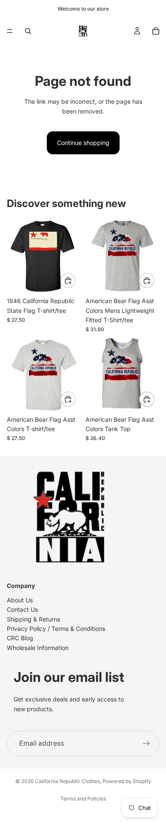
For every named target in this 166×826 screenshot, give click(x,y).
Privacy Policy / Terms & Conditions (56, 628)
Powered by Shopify (127, 781)
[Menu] (10, 31)
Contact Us (22, 609)
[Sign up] (146, 744)
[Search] (28, 31)
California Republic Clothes (67, 781)
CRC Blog (20, 638)
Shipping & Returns (33, 619)
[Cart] (155, 31)
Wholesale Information (38, 647)
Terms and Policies (83, 798)
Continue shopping (83, 142)
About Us (20, 600)
